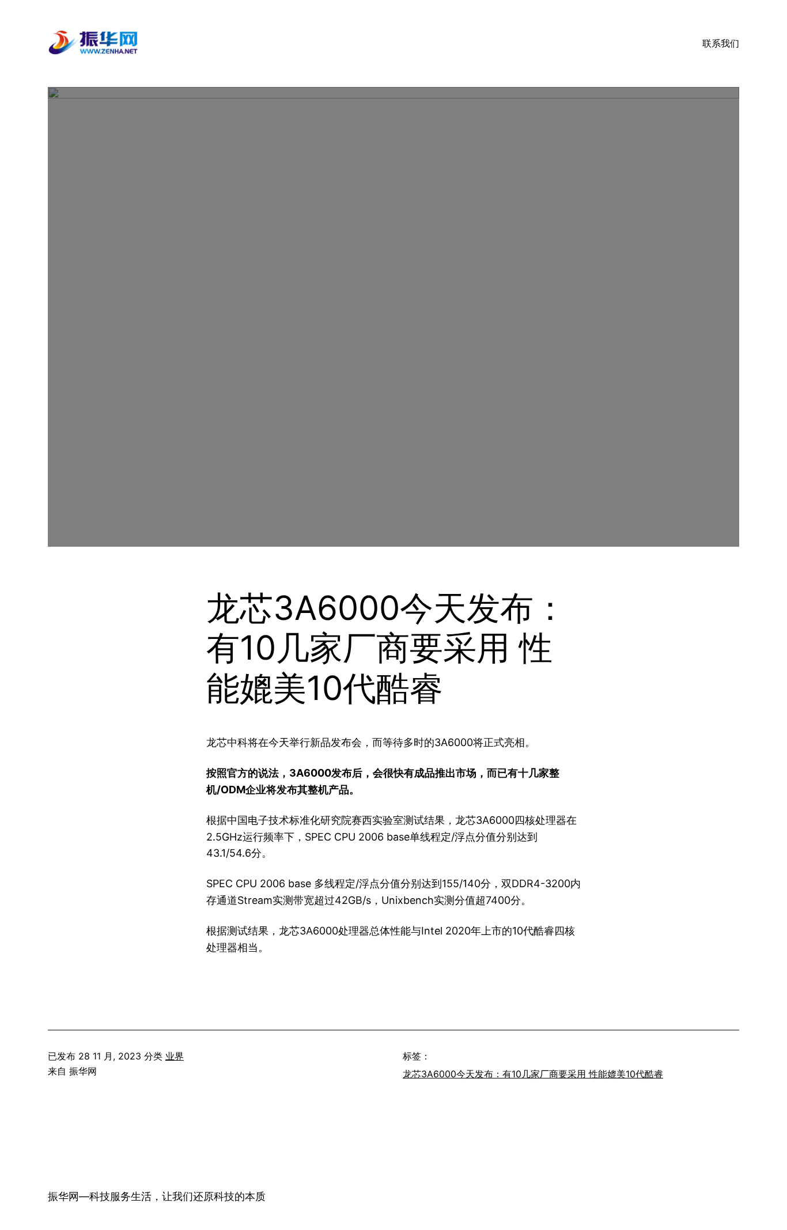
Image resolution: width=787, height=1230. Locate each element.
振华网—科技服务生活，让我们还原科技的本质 (157, 1196)
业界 (174, 1056)
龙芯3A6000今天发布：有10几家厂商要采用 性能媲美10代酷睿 (533, 1074)
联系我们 (720, 43)
